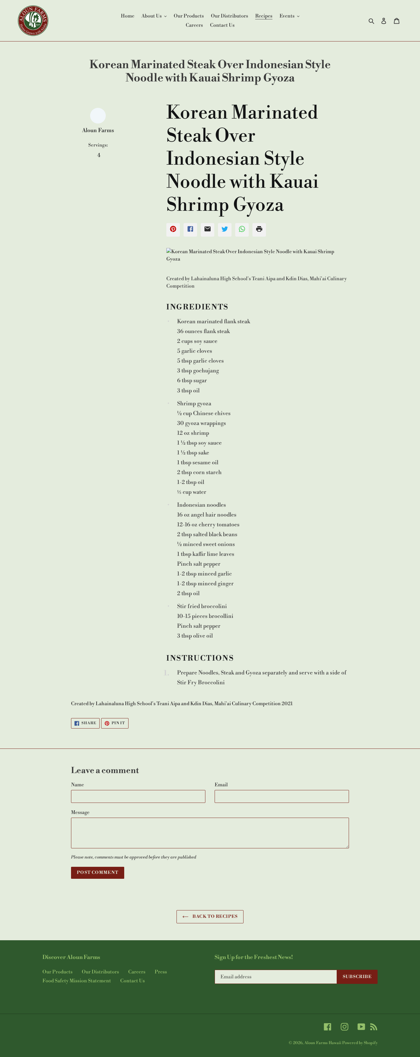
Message (80, 812)
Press (161, 972)
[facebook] (190, 230)
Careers (136, 972)
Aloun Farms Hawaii (322, 1042)
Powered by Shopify (360, 1042)
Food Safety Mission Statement (76, 981)
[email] (207, 230)
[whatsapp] (242, 230)
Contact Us (132, 981)
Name (77, 785)
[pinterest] (173, 230)
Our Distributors (100, 972)
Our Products (57, 972)
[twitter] (225, 230)
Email (221, 785)
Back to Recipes (215, 916)
